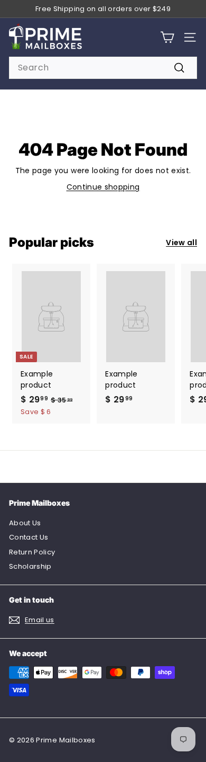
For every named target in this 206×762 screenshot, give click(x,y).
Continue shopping (103, 187)
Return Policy (32, 552)
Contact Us (29, 537)
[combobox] (103, 68)
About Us (25, 523)
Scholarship (30, 566)
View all (181, 242)
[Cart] (167, 37)
